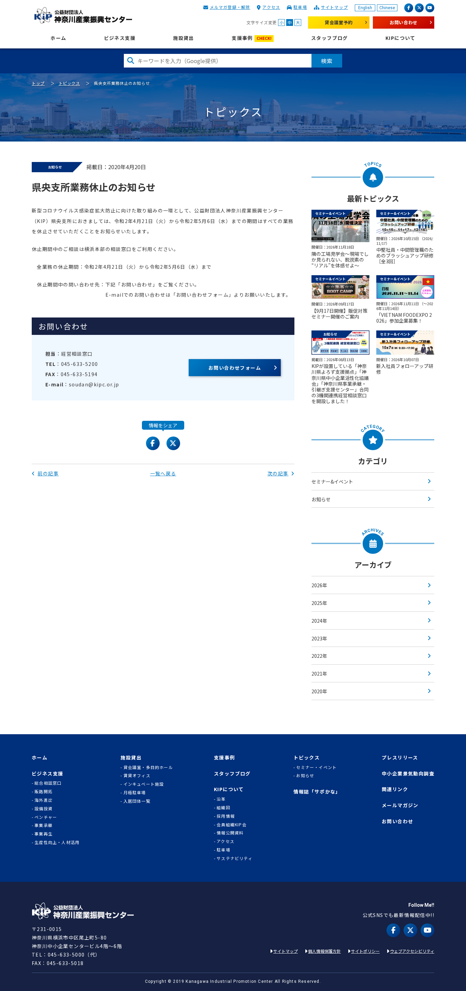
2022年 (319, 655)
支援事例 (252, 38)
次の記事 (278, 473)
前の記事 (48, 473)
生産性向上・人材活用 (56, 842)
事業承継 (43, 825)
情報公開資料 (230, 832)
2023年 (319, 638)
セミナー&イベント (332, 481)
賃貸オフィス (136, 775)
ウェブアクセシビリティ (412, 951)
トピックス (69, 83)
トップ (38, 83)
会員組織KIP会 (232, 824)
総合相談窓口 (47, 783)
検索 (327, 61)
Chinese (387, 7)
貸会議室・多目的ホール (148, 767)
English (365, 7)
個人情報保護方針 (324, 951)
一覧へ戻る (163, 473)
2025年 (319, 603)
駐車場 (300, 7)
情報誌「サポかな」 (317, 792)
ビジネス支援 (119, 38)
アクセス (271, 7)
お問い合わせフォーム (234, 367)
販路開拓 (43, 791)
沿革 (221, 799)
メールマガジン (400, 805)
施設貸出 (183, 38)
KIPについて (400, 38)
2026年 (319, 585)
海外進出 (43, 800)
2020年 (319, 691)
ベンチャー (45, 817)
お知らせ (321, 499)
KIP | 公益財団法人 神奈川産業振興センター (83, 15)
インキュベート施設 (143, 784)
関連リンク (395, 789)
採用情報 (226, 816)
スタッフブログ (329, 38)
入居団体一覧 (136, 801)
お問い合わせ (404, 22)
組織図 (223, 807)
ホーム (58, 38)
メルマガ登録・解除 (230, 7)
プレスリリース (400, 757)
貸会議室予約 (339, 22)
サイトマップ (334, 7)
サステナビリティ (234, 858)
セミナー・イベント (316, 767)
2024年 (319, 620)
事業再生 (43, 834)
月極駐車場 (134, 792)
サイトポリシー (365, 951)
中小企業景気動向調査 (408, 773)
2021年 (319, 673)
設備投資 (43, 808)
